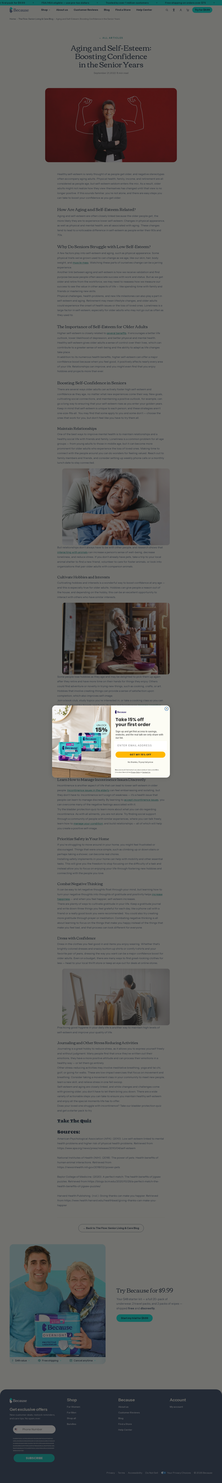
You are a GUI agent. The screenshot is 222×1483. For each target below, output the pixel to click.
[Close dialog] (166, 709)
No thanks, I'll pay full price (140, 762)
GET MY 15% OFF (140, 754)
